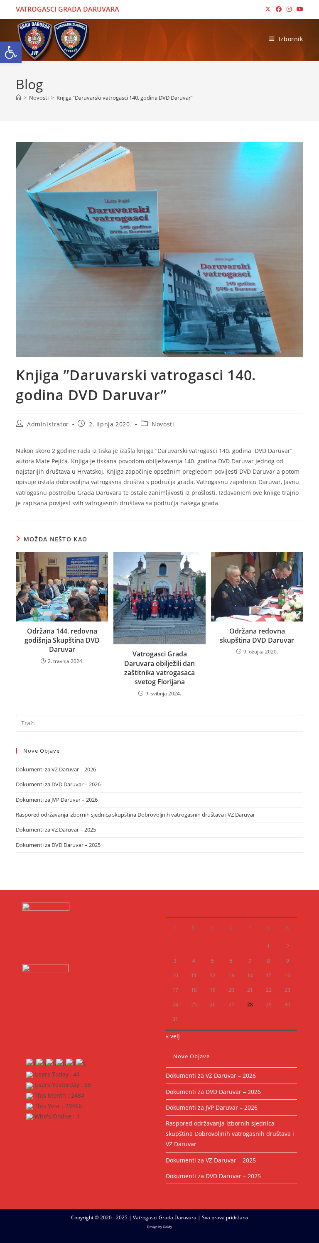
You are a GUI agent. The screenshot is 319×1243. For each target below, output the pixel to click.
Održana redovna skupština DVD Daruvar (257, 635)
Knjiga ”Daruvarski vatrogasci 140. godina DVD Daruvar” (124, 97)
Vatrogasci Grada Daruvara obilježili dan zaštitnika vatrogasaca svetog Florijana (159, 667)
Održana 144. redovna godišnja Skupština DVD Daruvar (62, 640)
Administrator (48, 424)
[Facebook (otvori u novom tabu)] (278, 9)
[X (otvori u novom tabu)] (268, 9)
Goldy (167, 1226)
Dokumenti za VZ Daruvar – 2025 (56, 829)
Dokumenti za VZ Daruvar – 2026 (56, 769)
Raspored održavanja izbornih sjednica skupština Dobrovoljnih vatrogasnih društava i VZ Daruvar (135, 814)
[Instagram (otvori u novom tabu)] (289, 9)
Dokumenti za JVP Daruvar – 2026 (57, 799)
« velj (173, 1036)
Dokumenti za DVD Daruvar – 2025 (58, 845)
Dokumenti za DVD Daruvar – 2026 (58, 784)
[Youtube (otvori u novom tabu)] (298, 9)
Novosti (163, 424)
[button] (11, 52)
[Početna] (18, 97)
